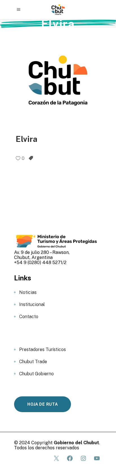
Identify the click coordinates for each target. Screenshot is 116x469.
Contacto (28, 316)
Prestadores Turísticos (42, 349)
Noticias (28, 292)
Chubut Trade (33, 361)
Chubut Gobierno (36, 373)
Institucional (32, 304)
